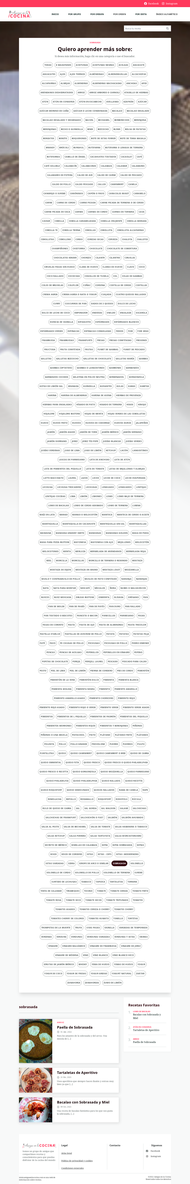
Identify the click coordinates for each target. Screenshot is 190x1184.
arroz (60, 1022)
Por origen (97, 14)
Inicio (55, 14)
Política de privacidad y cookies (77, 1160)
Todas (48, 64)
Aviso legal (66, 1153)
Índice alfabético (167, 14)
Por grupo (74, 14)
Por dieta (141, 14)
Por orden (119, 14)
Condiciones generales (72, 1168)
